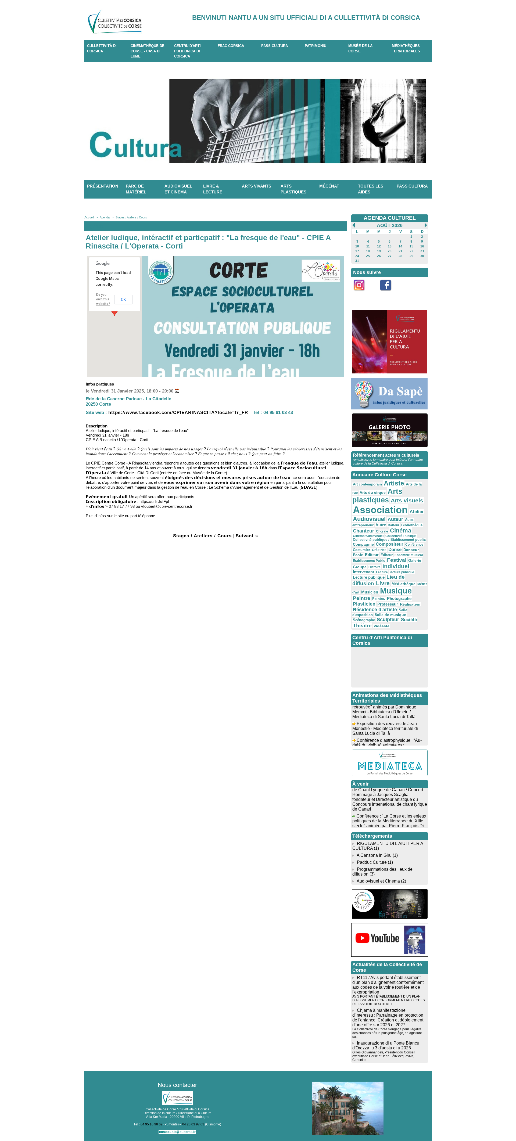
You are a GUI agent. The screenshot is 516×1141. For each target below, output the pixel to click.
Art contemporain (367, 484)
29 (411, 256)
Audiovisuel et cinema (178, 189)
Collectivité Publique (401, 536)
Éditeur (387, 555)
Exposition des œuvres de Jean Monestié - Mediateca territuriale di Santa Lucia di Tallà (385, 721)
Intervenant (363, 572)
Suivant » (247, 535)
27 (390, 256)
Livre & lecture (212, 189)
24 (357, 256)
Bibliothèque (411, 525)
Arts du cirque (373, 492)
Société (409, 619)
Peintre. (378, 599)
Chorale (382, 531)
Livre (383, 583)
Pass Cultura (274, 46)
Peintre (361, 598)
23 (422, 251)
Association (380, 509)
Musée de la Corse (360, 48)
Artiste (394, 483)
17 (357, 251)
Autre (380, 525)
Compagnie (363, 544)
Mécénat (329, 186)
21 (400, 251)
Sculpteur (388, 619)
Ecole (358, 555)
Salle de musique (390, 615)
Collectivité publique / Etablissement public (389, 540)
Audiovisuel (369, 519)
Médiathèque (403, 584)
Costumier (361, 550)
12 (379, 246)
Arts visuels (407, 500)
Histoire (374, 567)
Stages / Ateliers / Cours (131, 217)
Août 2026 (390, 225)
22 (411, 251)
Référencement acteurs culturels (386, 455)
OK (123, 299)
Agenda (105, 217)
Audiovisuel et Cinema (379, 881)
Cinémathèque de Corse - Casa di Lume (147, 51)
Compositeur (389, 544)
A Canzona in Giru (374, 855)
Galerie (414, 560)
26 (379, 256)
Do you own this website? (103, 299)
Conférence (414, 544)
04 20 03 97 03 (193, 1124)
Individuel (395, 566)
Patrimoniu (315, 46)
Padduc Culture (372, 862)
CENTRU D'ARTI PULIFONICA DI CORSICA (187, 51)
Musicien (369, 592)
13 (390, 246)
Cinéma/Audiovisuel (368, 536)
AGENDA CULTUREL (390, 218)
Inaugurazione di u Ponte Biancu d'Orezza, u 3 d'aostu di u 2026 (385, 1045)
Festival (396, 560)
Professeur (387, 604)
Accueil (89, 217)
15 (411, 246)
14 (400, 246)
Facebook (389, 293)
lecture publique (402, 572)
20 (390, 251)
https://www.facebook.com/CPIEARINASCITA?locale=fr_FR (178, 412)
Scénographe (364, 620)
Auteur (395, 519)
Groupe (360, 567)
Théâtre (362, 625)
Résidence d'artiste (375, 609)
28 (400, 256)
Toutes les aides (370, 189)
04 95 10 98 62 (152, 1124)
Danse (395, 549)
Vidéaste (381, 626)
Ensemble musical (409, 555)
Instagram (362, 293)
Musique (396, 590)
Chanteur (363, 531)
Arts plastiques (293, 189)
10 (357, 246)
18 (368, 251)
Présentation (102, 186)
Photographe (399, 598)
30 (422, 256)
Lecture (382, 572)
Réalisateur (410, 604)
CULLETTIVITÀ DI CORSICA (102, 48)
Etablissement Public (369, 561)
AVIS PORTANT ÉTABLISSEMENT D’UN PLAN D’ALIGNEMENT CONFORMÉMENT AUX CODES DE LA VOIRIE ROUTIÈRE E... (388, 1000)
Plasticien (364, 604)
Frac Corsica (231, 46)
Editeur (372, 554)
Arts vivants (256, 186)
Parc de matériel (136, 189)
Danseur (411, 550)
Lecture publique (369, 577)
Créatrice (379, 550)
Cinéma (400, 530)
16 (422, 246)
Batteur (393, 525)
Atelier (417, 511)
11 (368, 246)
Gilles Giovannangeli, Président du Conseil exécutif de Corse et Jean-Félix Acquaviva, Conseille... (383, 1056)
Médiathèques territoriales (406, 48)
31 (357, 261)
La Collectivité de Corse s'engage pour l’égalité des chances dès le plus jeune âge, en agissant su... (387, 1033)
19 (379, 251)
